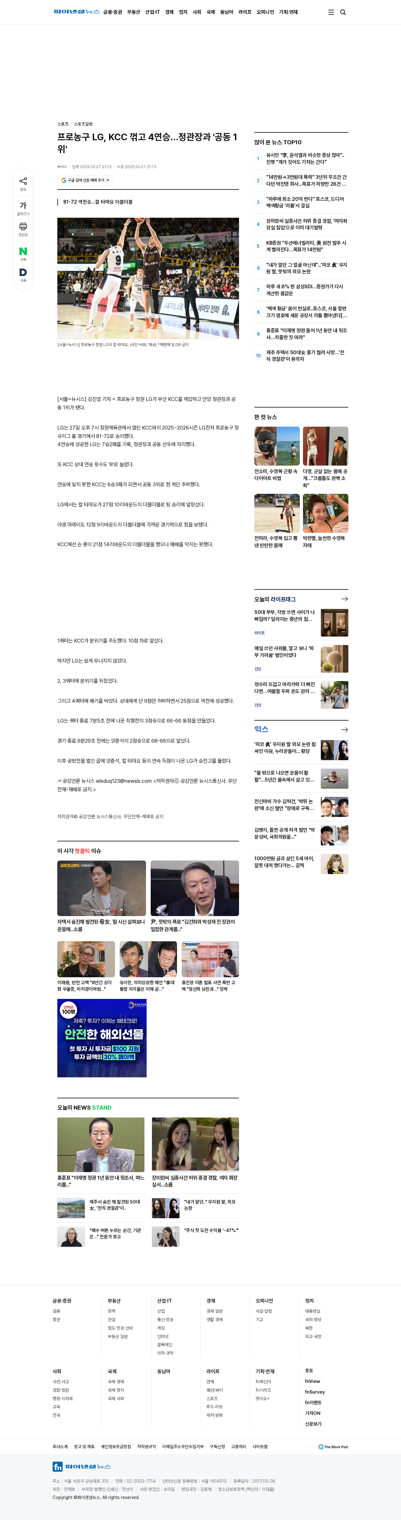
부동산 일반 (118, 1336)
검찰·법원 (61, 1390)
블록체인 (164, 1344)
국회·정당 (313, 1319)
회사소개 (60, 1446)
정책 (111, 1311)
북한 (309, 1328)
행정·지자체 (63, 1398)
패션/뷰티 (214, 1390)
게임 (161, 1328)
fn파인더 (263, 1381)
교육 (56, 1406)
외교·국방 (313, 1336)
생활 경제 (214, 1319)
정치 (183, 12)
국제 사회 (116, 1398)
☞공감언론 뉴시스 (76, 781)
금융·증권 (112, 12)
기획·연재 (288, 12)
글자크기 (23, 214)
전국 (56, 1415)
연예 (210, 1381)
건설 (111, 1319)
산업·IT (152, 12)
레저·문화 (214, 1415)
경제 (169, 12)
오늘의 (275, 599)
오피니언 (265, 12)
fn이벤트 (313, 1402)
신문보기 (313, 1424)
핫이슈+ (263, 1398)
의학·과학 (165, 1353)
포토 (309, 1370)
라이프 (245, 12)
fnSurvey (315, 1392)
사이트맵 (260, 1446)
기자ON (312, 1413)
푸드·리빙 (214, 1406)
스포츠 (212, 1398)
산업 (161, 1311)
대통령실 (312, 1311)
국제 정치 (116, 1390)
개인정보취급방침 (116, 1446)
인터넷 (163, 1336)
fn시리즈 (263, 1390)
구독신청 (217, 1446)
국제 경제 (116, 1381)
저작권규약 (146, 1446)
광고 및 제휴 (84, 1446)
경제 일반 (214, 1311)
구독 (23, 260)
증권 (56, 1319)
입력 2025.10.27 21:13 (92, 166)
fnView (312, 1381)
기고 (259, 1319)
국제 (210, 12)
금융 (56, 1311)
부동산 (133, 12)
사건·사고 (61, 1381)
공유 (23, 189)
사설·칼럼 (264, 1311)
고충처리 (238, 1446)
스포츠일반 (83, 123)
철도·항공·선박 (120, 1328)
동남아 (226, 12)
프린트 (23, 235)
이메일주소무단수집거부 (183, 1446)
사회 (197, 12)
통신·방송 (165, 1319)
